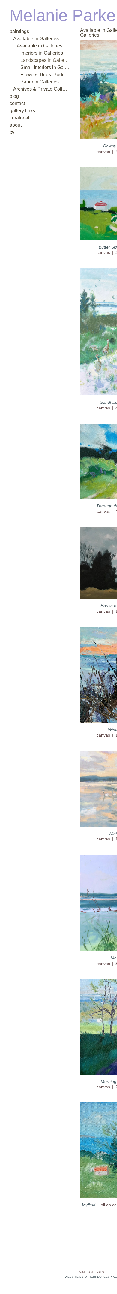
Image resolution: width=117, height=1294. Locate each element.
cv (12, 132)
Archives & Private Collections (40, 89)
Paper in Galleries (35, 82)
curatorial (18, 118)
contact (17, 103)
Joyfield (88, 1200)
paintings (18, 31)
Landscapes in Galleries (41, 60)
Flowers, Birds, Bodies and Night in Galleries (45, 74)
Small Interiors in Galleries (43, 67)
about (15, 125)
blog (13, 96)
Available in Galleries (31, 38)
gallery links (20, 110)
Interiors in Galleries (38, 53)
